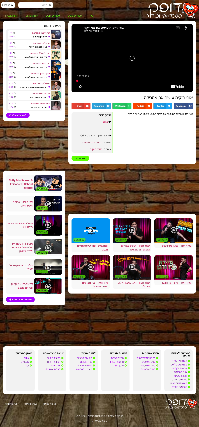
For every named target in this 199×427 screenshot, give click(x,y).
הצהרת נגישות (30, 403)
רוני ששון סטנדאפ (41, 63)
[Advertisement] (132, 189)
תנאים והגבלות (11, 403)
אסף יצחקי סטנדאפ (40, 73)
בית (91, 15)
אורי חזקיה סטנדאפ (40, 103)
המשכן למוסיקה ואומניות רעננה (33, 87)
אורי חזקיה (96, 149)
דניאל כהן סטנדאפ (41, 33)
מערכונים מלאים (91, 142)
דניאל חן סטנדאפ (41, 43)
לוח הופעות (32, 15)
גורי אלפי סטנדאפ (41, 93)
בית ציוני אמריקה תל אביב (36, 57)
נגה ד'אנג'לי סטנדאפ (40, 53)
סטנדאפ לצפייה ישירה (180, 354)
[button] (183, 106)
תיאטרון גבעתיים (39, 37)
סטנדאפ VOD (53, 15)
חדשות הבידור (11, 15)
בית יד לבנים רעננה (39, 107)
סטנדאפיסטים (75, 15)
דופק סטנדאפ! (23, 353)
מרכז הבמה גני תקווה (38, 47)
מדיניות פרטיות (49, 403)
